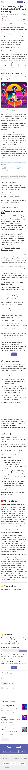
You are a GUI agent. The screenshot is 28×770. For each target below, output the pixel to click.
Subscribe (19, 2)
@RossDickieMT (11, 425)
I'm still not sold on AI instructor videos (7, 706)
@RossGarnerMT (6, 427)
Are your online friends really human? (14, 554)
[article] (14, 708)
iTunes (3, 421)
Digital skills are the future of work (13, 504)
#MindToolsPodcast (19, 427)
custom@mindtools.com (14, 348)
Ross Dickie (9, 710)
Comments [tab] (4, 683)
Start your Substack (10, 763)
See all (4, 740)
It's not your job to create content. (8, 716)
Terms (25, 758)
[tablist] (7, 683)
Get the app (21, 763)
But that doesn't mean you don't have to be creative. (10, 720)
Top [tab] (3, 701)
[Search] (25, 701)
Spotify (8, 421)
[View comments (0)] (7, 23)
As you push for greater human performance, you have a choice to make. (9, 732)
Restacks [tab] (11, 683)
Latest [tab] (6, 701)
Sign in (25, 2)
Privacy (21, 758)
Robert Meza (15, 541)
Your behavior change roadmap (12, 532)
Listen (24, 19)
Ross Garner (7, 18)
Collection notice (14, 760)
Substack (7, 767)
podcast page (18, 421)
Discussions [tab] (12, 701)
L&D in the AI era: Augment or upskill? (10, 728)
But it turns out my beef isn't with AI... (10, 709)
